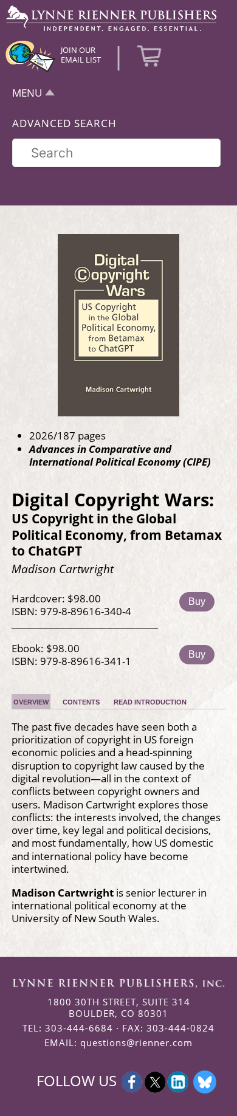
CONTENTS (81, 702)
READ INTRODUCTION (150, 702)
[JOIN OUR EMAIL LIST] (30, 70)
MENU (27, 93)
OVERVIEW (31, 702)
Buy (196, 601)
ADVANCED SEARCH (64, 123)
